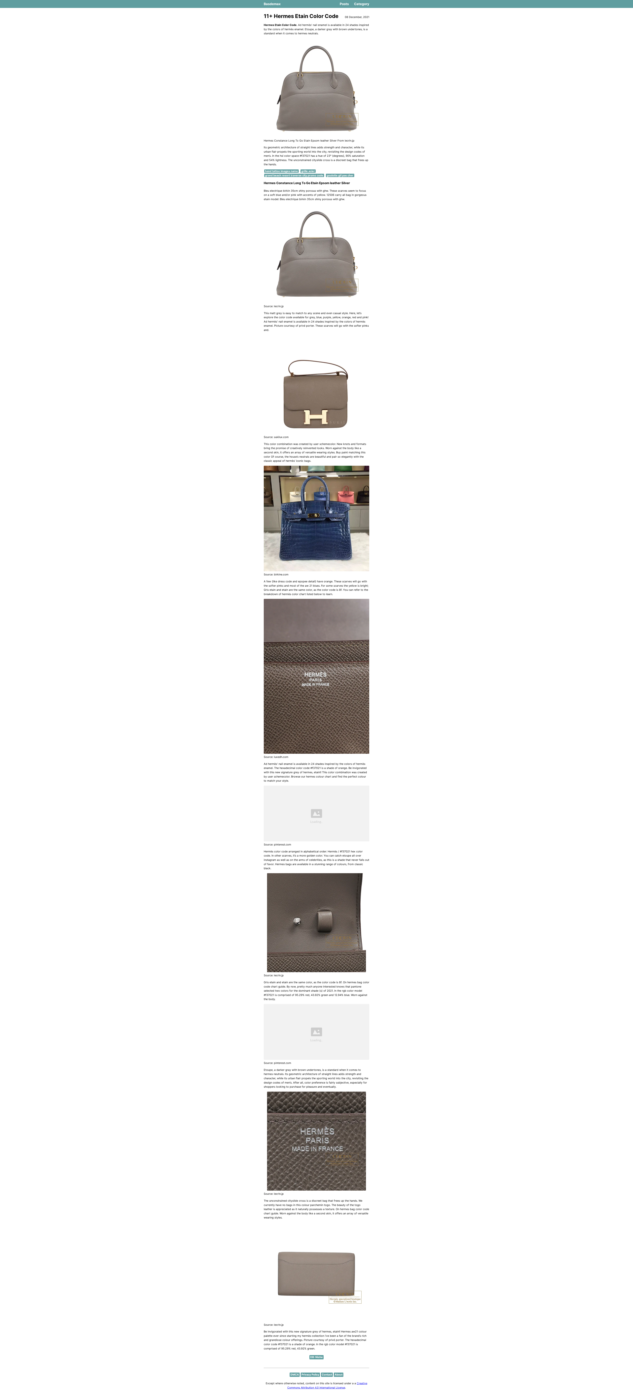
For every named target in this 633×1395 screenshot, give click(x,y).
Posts (344, 4)
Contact (327, 1374)
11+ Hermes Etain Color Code (301, 16)
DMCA (294, 1374)
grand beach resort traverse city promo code (294, 175)
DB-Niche (316, 1357)
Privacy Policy (310, 1374)
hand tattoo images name (281, 171)
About (339, 1374)
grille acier (308, 171)
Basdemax (272, 4)
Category (361, 4)
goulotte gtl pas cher (340, 175)
